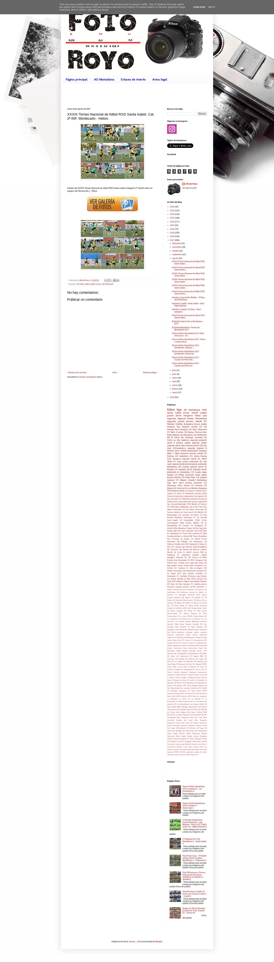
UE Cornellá (202, 517)
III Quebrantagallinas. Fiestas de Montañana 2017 (186, 328)
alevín (179, 415)
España (191, 573)
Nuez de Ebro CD (193, 709)
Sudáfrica (191, 725)
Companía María (193, 675)
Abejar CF (199, 637)
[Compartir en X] (111, 280)
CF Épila (203, 533)
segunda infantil (189, 459)
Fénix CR (195, 477)
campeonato (188, 496)
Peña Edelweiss (179, 528)
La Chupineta (172, 619)
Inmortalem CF (173, 576)
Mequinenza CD (195, 707)
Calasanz (184, 672)
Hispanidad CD (184, 560)
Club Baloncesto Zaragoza (193, 571)
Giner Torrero (184, 485)
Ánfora (188, 755)
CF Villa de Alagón (194, 568)
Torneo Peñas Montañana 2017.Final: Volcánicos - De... (188, 334)
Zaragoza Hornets (177, 741)
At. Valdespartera (200, 643)
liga (179, 409)
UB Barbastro (181, 728)
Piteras (169, 715)
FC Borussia (199, 683)
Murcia (173, 709)
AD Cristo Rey (201, 507)
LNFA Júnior (192, 696)
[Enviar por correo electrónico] (105, 280)
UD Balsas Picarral (193, 432)
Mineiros (204, 621)
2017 (172, 240)
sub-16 (192, 507)
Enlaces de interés (133, 79)
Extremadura (171, 616)
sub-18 (192, 587)
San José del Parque (190, 723)
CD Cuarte (196, 472)
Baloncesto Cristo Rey (198, 648)
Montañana (172, 467)
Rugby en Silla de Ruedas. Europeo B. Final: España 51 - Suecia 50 (194, 910)
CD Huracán (197, 485)
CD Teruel (183, 533)
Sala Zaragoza (200, 720)
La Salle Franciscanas (183, 701)
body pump (180, 744)
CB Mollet (203, 653)
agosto (175, 258)
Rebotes (203, 581)
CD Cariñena (190, 659)
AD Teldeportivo (189, 637)
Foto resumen (185, 688)
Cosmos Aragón (181, 677)
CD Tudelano (179, 568)
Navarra (188, 624)
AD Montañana (104, 79)
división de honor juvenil (184, 512)
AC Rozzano (199, 589)
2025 (172, 210)
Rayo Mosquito (197, 627)
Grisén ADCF (202, 691)
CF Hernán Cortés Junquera (187, 422)
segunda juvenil (175, 421)
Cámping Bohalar (194, 677)
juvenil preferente (190, 461)
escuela (196, 747)
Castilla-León (179, 544)
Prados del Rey (192, 528)
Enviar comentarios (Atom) (90, 377)
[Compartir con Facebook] (114, 280)
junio (174, 374)
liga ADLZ (187, 749)
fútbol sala (201, 415)
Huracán (170, 693)
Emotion (170, 517)
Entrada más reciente (77, 372)
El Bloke (203, 557)
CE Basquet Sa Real (184, 664)
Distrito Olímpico (190, 613)
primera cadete (183, 443)
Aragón (170, 475)
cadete (203, 412)
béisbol (187, 744)
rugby (204, 472)
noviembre (177, 247)
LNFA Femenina (181, 696)
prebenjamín (192, 451)
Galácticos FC (196, 688)
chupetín (194, 744)
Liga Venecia (187, 547)
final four (203, 747)
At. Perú (183, 643)
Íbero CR (194, 755)
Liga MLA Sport (175, 483)
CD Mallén (186, 603)
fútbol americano (178, 632)
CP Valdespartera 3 (188, 669)
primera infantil (196, 453)
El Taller (203, 613)
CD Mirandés (188, 661)
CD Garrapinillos (186, 520)
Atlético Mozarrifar (174, 509)
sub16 (188, 635)
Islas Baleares (201, 693)
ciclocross (201, 744)
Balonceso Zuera (181, 648)
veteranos (200, 587)
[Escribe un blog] (108, 280)
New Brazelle (181, 709)
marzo (175, 385)
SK (206, 627)
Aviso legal (159, 79)
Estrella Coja (172, 560)
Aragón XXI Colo (173, 643)
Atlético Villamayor (188, 645)
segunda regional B (197, 448)
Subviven (184, 725)
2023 (172, 218)
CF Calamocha (183, 555)
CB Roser (171, 656)
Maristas (185, 707)
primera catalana (200, 632)
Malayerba (195, 621)
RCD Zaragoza (197, 560)
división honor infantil (176, 451)
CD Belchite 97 (197, 597)
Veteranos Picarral (199, 733)
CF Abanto (192, 667)
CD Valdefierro (182, 456)
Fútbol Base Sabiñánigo (179, 507)
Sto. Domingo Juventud (192, 437)
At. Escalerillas (183, 472)
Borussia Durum (195, 651)
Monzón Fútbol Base (175, 624)
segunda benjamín (198, 440)
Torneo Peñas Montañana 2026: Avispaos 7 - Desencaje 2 (194, 805)
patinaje (189, 632)
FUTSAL (190, 616)
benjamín (188, 415)
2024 (172, 214)
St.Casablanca (179, 448)
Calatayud (192, 672)
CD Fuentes (184, 525)
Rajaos (186, 581)
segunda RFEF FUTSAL (176, 752)
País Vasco (191, 712)
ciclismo (204, 549)
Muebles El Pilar (183, 579)
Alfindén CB (198, 523)
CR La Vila (200, 669)
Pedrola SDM (202, 712)
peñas (180, 432)
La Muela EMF (187, 536)
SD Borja (170, 584)
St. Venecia (179, 488)
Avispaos (203, 451)
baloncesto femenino (187, 629)
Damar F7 (192, 611)
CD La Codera (177, 661)
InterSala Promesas (188, 576)
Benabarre (171, 651)
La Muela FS (184, 699)
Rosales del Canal (184, 720)
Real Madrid (194, 581)
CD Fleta (186, 477)
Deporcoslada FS (174, 613)
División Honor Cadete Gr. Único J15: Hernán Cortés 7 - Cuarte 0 (194, 893)
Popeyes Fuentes (189, 715)
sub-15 (177, 755)
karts (182, 749)
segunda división (182, 587)
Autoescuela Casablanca (193, 565)
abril (174, 381)
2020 (172, 229)
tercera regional (198, 501)
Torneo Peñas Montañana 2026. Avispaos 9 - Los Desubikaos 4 (194, 788)
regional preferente (180, 464)
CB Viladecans (182, 656)
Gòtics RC (203, 616)
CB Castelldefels (180, 653)
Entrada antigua (150, 372)
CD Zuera (177, 493)
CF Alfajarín (181, 480)
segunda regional (176, 418)
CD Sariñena (199, 661)
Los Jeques (194, 704)
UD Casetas (183, 467)
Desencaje (199, 509)
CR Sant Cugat (177, 605)
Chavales (203, 605)
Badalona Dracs (194, 595)
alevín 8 (171, 443)
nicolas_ (132, 941)
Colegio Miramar (181, 675)
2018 (172, 236)
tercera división (174, 477)
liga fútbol (195, 749)
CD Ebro (193, 429)
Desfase (194, 499)
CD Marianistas (195, 541)
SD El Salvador (194, 469)
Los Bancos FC (197, 619)
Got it (212, 7)
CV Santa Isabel (192, 605)
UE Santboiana (201, 731)
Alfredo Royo (191, 184)
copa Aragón (172, 520)
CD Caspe (200, 659)
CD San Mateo (188, 509)
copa (179, 461)
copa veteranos (201, 629)
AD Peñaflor (182, 541)
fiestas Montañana (197, 418)
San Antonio (184, 549)
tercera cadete (200, 424)
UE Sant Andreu (189, 731)
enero (175, 392)
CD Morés (194, 515)
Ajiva (175, 640)
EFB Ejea (181, 573)
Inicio (114, 372)
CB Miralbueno (193, 653)
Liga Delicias (202, 576)
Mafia (179, 707)
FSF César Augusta (190, 685)
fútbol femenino (182, 453)
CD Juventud (183, 515)
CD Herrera (197, 600)
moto (201, 749)
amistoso (171, 427)
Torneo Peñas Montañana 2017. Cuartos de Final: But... (186, 358)
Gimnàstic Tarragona (178, 691)
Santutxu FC (188, 584)
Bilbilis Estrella (182, 651)
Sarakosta (203, 723)
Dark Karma (202, 611)
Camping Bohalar (173, 536)
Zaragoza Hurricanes (192, 741)
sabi (205, 749)
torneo (98, 284)
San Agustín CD (200, 496)
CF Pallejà (176, 669)
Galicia (196, 616)
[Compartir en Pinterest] (117, 280)
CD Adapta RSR (196, 656)
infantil (92, 284)
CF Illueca (195, 603)
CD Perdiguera (196, 525)
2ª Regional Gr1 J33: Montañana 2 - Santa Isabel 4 (194, 841)
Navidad (196, 624)
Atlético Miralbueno (174, 645)
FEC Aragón (177, 685)
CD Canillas (179, 659)
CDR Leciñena (193, 533)
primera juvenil (177, 491)
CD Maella (178, 603)
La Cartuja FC (190, 491)
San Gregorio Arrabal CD (189, 427)
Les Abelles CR (184, 619)
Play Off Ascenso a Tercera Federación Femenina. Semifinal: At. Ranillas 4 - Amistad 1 (194, 875)
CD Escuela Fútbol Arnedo (183, 600)
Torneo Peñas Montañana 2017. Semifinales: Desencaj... (186, 352)
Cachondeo (177, 571)
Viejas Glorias (185, 523)
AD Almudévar (186, 435)
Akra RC (181, 640)
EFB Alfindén (192, 504)
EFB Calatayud (191, 544)
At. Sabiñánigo (172, 533)
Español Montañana (197, 480)
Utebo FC (171, 461)
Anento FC (189, 640)
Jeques (178, 547)
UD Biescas (194, 549)
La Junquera (202, 696)
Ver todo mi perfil (189, 188)
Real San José (196, 717)
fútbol (87, 284)
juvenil (170, 415)
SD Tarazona (172, 549)
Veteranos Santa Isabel (176, 736)
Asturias (192, 592)
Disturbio (179, 557)
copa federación (185, 501)
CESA (197, 520)
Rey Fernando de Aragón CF (180, 539)
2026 (172, 207)
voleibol (170, 637)
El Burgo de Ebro (179, 680)
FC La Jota (181, 616)
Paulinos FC (185, 627)
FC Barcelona (189, 683)
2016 (172, 397)
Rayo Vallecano (183, 717)
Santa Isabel (201, 475)
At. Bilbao (200, 592)
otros (187, 563)
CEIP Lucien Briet (180, 667)
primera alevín (196, 467)
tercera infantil (194, 421)
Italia (169, 696)
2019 (172, 233)
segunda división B (194, 752)
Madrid (188, 621)
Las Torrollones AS (200, 701)
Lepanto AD (171, 704)
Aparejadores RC (200, 640)
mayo (174, 378)
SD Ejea (179, 584)
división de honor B (176, 552)
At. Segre (190, 643)
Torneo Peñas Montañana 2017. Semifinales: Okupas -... (186, 346)
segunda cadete (199, 443)
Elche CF (180, 683)
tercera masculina (199, 635)
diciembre (176, 243)
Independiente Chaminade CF (185, 693)
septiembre (177, 254)
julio (174, 370)
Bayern (187, 597)
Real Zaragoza (181, 429)
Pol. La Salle (177, 715)
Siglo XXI (176, 531)
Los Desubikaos (183, 704)
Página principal (76, 79)
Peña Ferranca (197, 579)
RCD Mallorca (177, 581)
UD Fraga (200, 728)
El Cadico (191, 680)
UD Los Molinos (191, 488)
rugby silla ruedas (197, 563)
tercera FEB (198, 552)
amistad (204, 741)
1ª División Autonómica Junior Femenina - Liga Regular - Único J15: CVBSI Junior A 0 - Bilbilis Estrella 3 (195, 823)
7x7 (174, 637)
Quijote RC (200, 715)
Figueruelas (175, 688)
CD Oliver (202, 459)
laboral (197, 539)
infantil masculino (173, 749)
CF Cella (200, 667)
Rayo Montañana (200, 536)
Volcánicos (186, 499)
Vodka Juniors (193, 736)
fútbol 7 (170, 453)
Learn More (199, 7)
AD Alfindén (199, 512)
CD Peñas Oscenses (184, 475)
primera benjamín (193, 483)
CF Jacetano (180, 469)
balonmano (171, 744)
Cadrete (176, 672)
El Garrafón (200, 680)
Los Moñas (171, 579)
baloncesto (179, 496)
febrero (175, 389)
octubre (175, 251)
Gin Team (191, 691)
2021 (172, 225)
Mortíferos (179, 517)
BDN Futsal (200, 645)
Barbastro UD (179, 597)
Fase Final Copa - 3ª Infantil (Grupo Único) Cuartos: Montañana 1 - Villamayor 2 (194, 858)
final (168, 632)
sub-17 (183, 755)
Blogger (159, 941)
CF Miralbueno (188, 493)
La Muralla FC (197, 699)
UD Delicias (191, 728)
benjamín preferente (198, 464)
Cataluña (195, 555)
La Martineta (172, 699)
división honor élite (184, 747)
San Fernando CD (174, 499)
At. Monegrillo (180, 595)
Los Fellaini (179, 621)
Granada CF (201, 573)
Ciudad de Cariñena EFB (176, 608)
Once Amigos (181, 712)
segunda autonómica (175, 635)
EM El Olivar (173, 437)
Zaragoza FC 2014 (187, 739)
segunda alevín (174, 445)
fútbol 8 (173, 432)
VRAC (188, 733)
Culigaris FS (181, 611)
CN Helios (80, 284)
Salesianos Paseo (174, 723)
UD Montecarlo (108, 284)
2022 (172, 222)
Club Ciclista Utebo (194, 608)
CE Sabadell (197, 664)
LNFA (173, 696)
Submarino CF (190, 517)
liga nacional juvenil (190, 445)
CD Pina (203, 515)
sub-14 (196, 531)
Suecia (198, 725)
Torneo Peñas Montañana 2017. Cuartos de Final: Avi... (186, 364)
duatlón (197, 584)
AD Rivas (179, 637)
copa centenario (187, 531)
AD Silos (203, 531)
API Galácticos (182, 592)
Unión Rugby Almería (176, 733)
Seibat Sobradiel (173, 725)
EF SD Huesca (191, 557)
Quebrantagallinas (200, 547)
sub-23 (189, 552)
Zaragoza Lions (173, 629)
